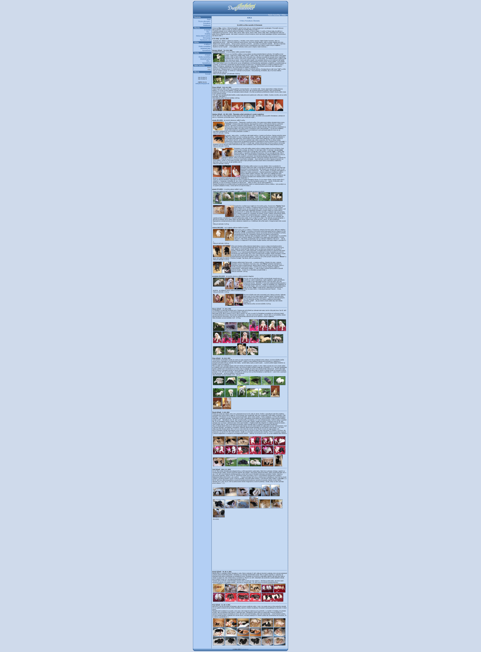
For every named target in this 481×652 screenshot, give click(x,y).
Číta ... (208, 32)
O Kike (242, 21)
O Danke (208, 55)
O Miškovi (207, 44)
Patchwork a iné (205, 40)
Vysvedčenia (206, 50)
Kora (209, 67)
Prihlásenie (207, 25)
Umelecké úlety (206, 48)
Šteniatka (257, 21)
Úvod (209, 19)
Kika (209, 69)
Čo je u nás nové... (204, 21)
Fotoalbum (207, 23)
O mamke (207, 30)
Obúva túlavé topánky (203, 36)
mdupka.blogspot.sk (202, 83)
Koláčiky (208, 34)
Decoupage (207, 38)
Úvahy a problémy (205, 46)
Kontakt (208, 74)
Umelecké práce (205, 59)
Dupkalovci (244, 649)
